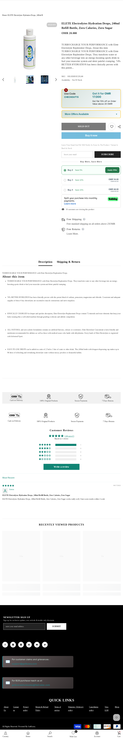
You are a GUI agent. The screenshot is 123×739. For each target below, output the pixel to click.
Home (4, 15)
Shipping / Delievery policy (76, 708)
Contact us (16, 708)
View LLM (107, 708)
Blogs (117, 707)
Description (45, 261)
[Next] (56, 79)
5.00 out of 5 (69, 436)
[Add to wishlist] (112, 126)
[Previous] (3, 79)
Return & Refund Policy (42, 708)
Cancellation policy (93, 708)
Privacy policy (26, 708)
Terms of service (57, 708)
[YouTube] (37, 645)
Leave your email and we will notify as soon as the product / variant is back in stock (90, 146)
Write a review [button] (61, 466)
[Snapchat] (29, 645)
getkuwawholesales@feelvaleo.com (31, 685)
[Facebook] (5, 645)
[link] (21, 587)
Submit (56, 626)
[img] (8, 486)
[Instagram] (13, 645)
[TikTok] (21, 645)
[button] (45, 445)
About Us (6, 708)
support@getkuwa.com (24, 663)
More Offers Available (77, 114)
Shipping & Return (68, 261)
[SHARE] (118, 126)
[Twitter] (45, 645)
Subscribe (107, 154)
